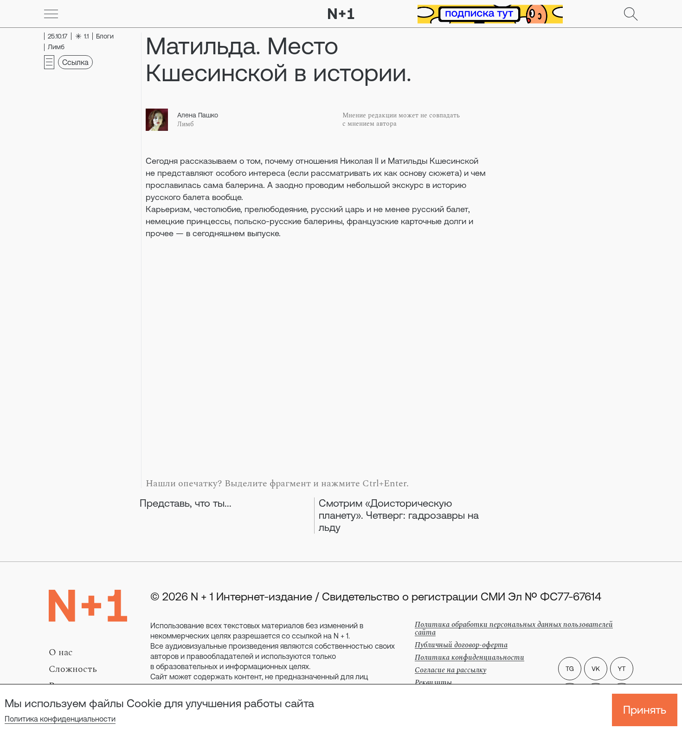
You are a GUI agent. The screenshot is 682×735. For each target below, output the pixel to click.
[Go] (51, 14)
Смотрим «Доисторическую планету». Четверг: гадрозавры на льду (399, 515)
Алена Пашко (197, 115)
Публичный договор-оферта (461, 645)
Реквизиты (433, 682)
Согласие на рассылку (450, 670)
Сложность (73, 669)
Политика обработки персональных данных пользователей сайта (514, 628)
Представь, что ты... (186, 503)
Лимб (185, 124)
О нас (61, 652)
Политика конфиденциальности (60, 719)
